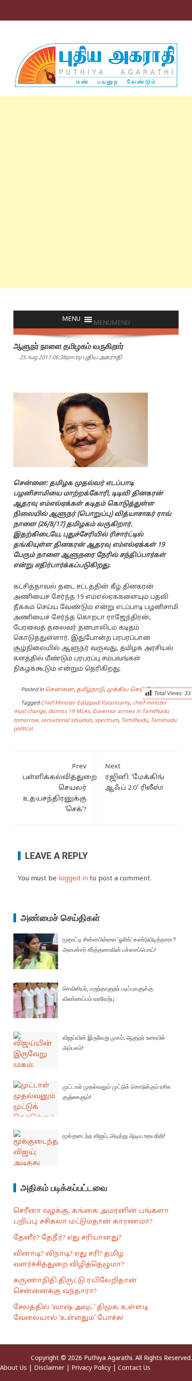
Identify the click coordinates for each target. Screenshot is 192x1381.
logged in (73, 879)
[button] (111, 323)
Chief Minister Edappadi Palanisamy (85, 703)
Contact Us (134, 1368)
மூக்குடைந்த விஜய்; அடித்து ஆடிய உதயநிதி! (114, 1135)
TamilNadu (134, 720)
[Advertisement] (96, 192)
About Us (13, 1368)
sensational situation (66, 720)
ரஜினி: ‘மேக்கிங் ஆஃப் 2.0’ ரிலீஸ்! (134, 777)
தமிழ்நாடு (90, 690)
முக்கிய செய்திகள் (133, 690)
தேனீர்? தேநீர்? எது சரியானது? (67, 1238)
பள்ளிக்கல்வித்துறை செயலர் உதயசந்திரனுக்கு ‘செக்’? (59, 788)
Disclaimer (49, 1368)
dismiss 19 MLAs (69, 712)
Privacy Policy (91, 1368)
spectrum (106, 720)
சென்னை (59, 690)
